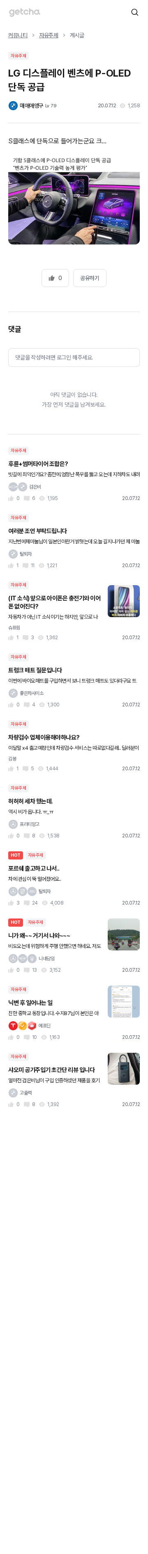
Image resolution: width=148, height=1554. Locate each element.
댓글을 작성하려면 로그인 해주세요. (54, 357)
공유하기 (89, 278)
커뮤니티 (18, 35)
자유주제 (48, 35)
